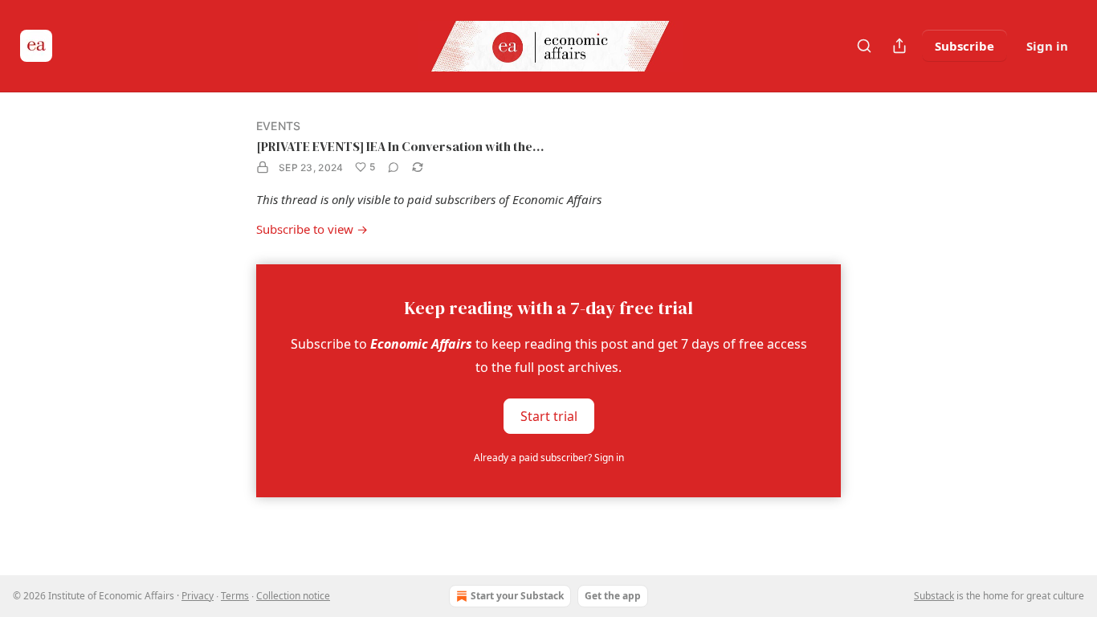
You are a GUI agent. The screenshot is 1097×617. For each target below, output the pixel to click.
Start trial (548, 415)
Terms (235, 596)
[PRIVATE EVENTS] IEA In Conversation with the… (400, 146)
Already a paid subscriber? (549, 457)
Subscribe (964, 46)
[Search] (864, 46)
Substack (934, 596)
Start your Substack (517, 596)
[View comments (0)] (393, 167)
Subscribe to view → (312, 229)
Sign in (1047, 46)
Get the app (613, 596)
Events (278, 126)
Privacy (197, 596)
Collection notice (293, 596)
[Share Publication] (899, 46)
